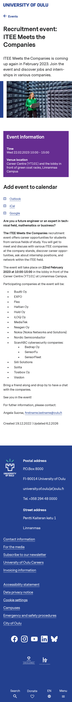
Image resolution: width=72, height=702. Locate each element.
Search (15, 691)
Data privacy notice (18, 592)
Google (15, 213)
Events (13, 16)
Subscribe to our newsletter (24, 554)
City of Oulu (12, 623)
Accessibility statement (21, 584)
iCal (12, 206)
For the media (14, 547)
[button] (63, 693)
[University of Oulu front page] (34, 4)
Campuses (11, 607)
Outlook (15, 199)
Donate (32, 691)
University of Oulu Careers (23, 562)
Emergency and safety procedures (29, 615)
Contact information (19, 539)
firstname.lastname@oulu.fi (43, 413)
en (52, 695)
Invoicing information (19, 570)
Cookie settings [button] (15, 600)
